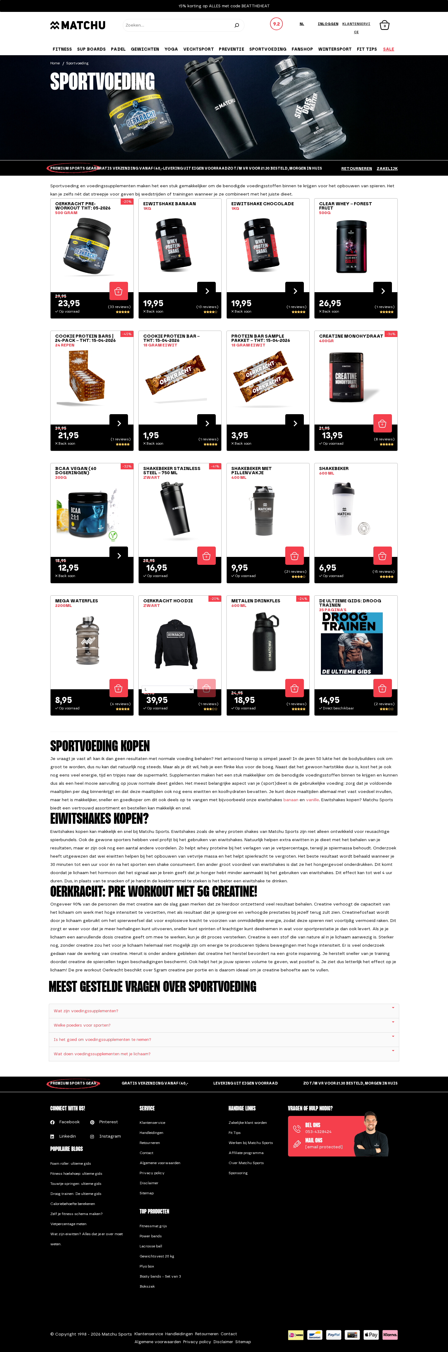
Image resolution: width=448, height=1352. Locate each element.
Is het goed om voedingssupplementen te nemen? (102, 1039)
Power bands (151, 1236)
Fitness (62, 49)
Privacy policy (152, 1173)
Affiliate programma (246, 1153)
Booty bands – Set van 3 (160, 1276)
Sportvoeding (268, 49)
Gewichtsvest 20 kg (157, 1256)
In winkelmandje (118, 290)
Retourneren (356, 168)
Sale (388, 49)
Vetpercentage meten (68, 1224)
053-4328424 (318, 1131)
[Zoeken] (237, 25)
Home (55, 63)
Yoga (171, 49)
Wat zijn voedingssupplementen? (86, 1011)
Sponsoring (238, 1173)
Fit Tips (235, 1133)
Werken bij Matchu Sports (251, 1143)
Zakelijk (387, 168)
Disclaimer (149, 1183)
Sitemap (147, 1193)
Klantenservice (152, 1123)
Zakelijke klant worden (248, 1123)
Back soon (206, 290)
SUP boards (91, 49)
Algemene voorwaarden (160, 1163)
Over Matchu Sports (246, 1163)
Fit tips (367, 49)
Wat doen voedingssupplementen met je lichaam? (102, 1054)
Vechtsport (198, 49)
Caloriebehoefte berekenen (72, 1204)
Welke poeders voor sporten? (82, 1025)
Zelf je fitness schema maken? (76, 1214)
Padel (118, 49)
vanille (312, 799)
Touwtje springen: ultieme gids (75, 1184)
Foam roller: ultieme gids (70, 1163)
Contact (146, 1153)
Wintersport (335, 49)
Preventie (231, 49)
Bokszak (147, 1286)
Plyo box (147, 1266)
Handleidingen (151, 1133)
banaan (290, 799)
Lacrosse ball (151, 1246)
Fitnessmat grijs (153, 1226)
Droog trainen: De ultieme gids (75, 1194)
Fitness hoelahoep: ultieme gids (76, 1173)
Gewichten (145, 49)
